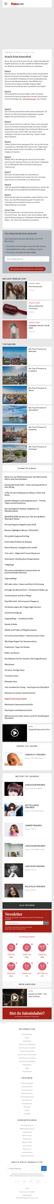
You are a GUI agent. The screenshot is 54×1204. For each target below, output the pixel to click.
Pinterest (31, 1181)
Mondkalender (27, 1034)
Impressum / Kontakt (27, 1192)
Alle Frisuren (27, 905)
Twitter (24, 1181)
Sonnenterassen (29, 99)
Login (27, 1068)
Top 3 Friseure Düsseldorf (27, 1055)
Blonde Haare (27, 1142)
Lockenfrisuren (27, 1152)
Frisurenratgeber (27, 1083)
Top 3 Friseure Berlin (27, 1051)
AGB (27, 1188)
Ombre (27, 1110)
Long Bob (27, 1114)
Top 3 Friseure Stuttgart (27, 1061)
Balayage (27, 1107)
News (27, 1038)
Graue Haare (27, 1146)
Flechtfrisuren (27, 1100)
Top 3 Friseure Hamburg (27, 1058)
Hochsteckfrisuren (27, 1097)
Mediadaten (27, 1065)
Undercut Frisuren (27, 1156)
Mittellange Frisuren (27, 1129)
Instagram (37, 1181)
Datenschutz (22, 929)
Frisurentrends (27, 1087)
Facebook (17, 1181)
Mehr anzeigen (27, 984)
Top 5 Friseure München (27, 1044)
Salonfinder (27, 1041)
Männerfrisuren (27, 1093)
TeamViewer (27, 1071)
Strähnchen (27, 1139)
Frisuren (27, 1078)
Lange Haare (27, 1132)
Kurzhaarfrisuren (27, 1125)
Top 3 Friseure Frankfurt (27, 1048)
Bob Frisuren (27, 1135)
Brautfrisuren (27, 1104)
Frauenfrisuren (27, 1090)
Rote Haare (27, 1149)
